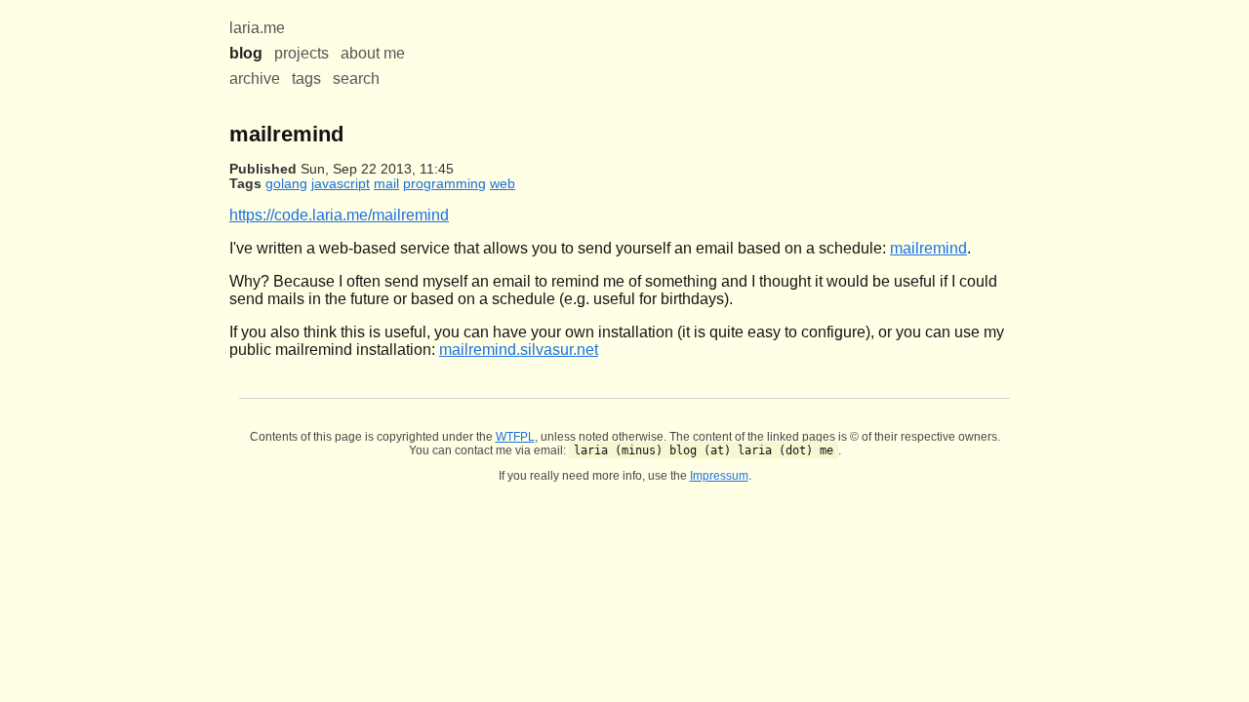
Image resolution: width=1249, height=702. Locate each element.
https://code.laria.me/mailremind (339, 215)
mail (386, 183)
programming (444, 183)
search (356, 78)
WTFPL (515, 437)
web (502, 183)
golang (286, 183)
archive (254, 78)
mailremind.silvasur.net (518, 349)
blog (245, 53)
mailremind (928, 248)
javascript (340, 183)
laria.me (257, 28)
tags (306, 78)
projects (301, 53)
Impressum (719, 476)
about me (373, 53)
